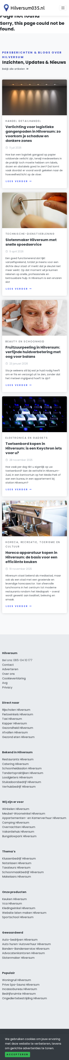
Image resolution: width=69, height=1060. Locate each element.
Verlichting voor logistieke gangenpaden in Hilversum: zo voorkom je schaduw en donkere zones (33, 133)
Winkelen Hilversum (15, 809)
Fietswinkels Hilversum (17, 714)
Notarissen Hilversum (16, 863)
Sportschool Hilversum (17, 917)
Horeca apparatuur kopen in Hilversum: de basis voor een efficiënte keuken (31, 557)
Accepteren (17, 1054)
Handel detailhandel (23, 121)
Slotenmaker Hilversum (18, 958)
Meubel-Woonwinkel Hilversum (23, 814)
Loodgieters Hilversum (17, 777)
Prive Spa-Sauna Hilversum (20, 985)
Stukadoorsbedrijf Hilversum (21, 782)
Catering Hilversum (15, 764)
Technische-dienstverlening (30, 234)
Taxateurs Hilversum (16, 868)
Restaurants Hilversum (17, 759)
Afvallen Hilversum (15, 732)
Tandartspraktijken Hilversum (22, 773)
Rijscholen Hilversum (16, 710)
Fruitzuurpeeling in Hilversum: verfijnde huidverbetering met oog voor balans (33, 352)
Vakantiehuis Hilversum (18, 832)
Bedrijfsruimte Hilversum (19, 994)
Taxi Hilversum (12, 719)
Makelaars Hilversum (16, 877)
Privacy (7, 687)
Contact (8, 665)
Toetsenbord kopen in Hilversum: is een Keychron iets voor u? (33, 448)
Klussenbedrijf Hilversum (19, 859)
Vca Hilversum (12, 903)
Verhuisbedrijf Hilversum (19, 787)
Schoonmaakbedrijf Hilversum (23, 872)
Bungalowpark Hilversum (19, 836)
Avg (4, 683)
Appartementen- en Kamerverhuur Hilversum (34, 818)
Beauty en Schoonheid (25, 341)
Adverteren (10, 669)
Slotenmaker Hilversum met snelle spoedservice (31, 242)
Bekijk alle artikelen (13, 69)
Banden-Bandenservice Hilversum (25, 949)
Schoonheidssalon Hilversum (22, 768)
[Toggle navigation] (63, 8)
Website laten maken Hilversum (24, 913)
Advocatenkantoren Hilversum (23, 953)
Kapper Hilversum (14, 723)
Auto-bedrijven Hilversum (20, 940)
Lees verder (17, 181)
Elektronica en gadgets (26, 438)
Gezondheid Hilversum (17, 728)
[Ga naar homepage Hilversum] (23, 8)
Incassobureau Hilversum (19, 989)
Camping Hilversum (15, 823)
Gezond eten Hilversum (18, 737)
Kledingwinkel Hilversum (18, 908)
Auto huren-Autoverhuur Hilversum (26, 944)
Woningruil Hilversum (16, 980)
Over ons (8, 674)
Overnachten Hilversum (18, 827)
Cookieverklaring (14, 678)
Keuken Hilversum (14, 899)
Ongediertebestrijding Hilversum (24, 998)
